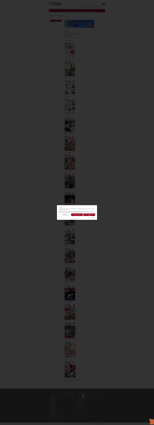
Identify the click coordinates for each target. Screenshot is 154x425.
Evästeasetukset (64, 214)
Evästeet (93, 217)
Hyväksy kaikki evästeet (77, 214)
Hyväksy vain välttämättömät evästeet (89, 215)
